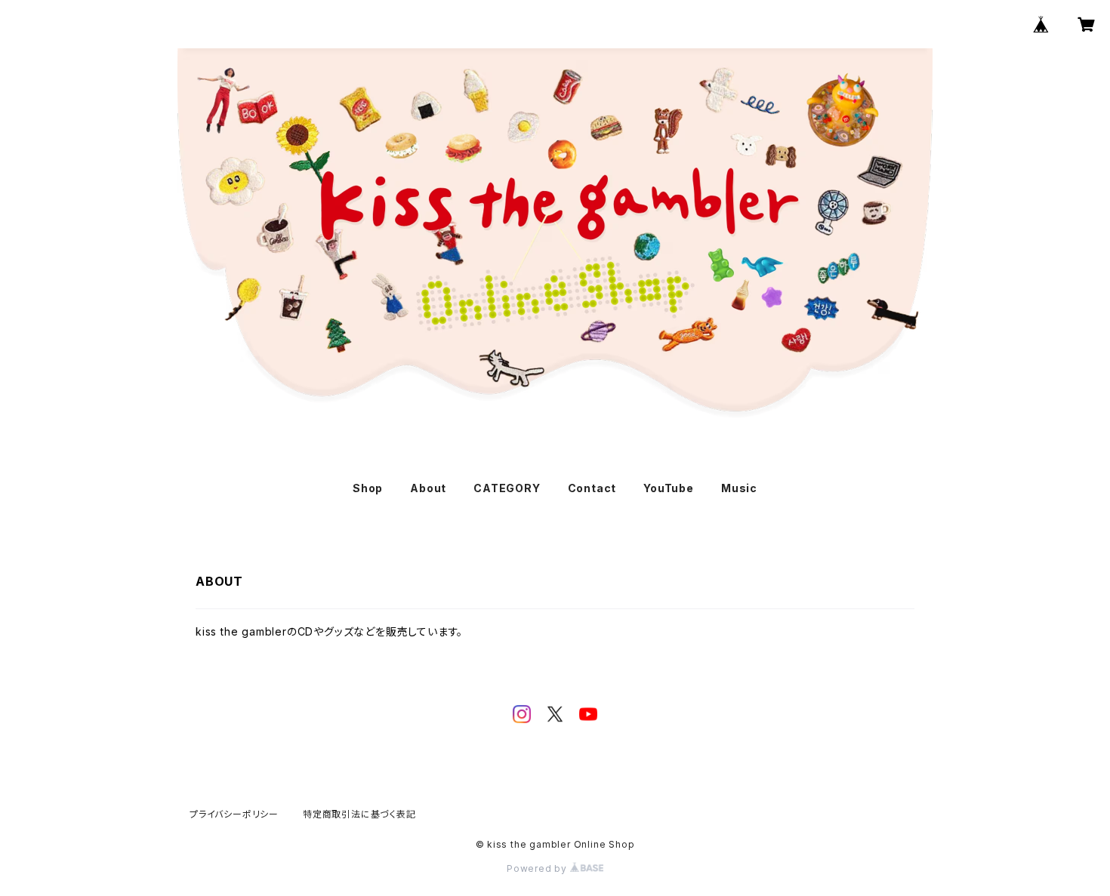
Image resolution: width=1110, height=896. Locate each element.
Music (739, 488)
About (428, 488)
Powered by (538, 868)
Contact (592, 488)
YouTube (668, 488)
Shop (368, 488)
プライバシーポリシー (234, 814)
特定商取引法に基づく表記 (359, 814)
